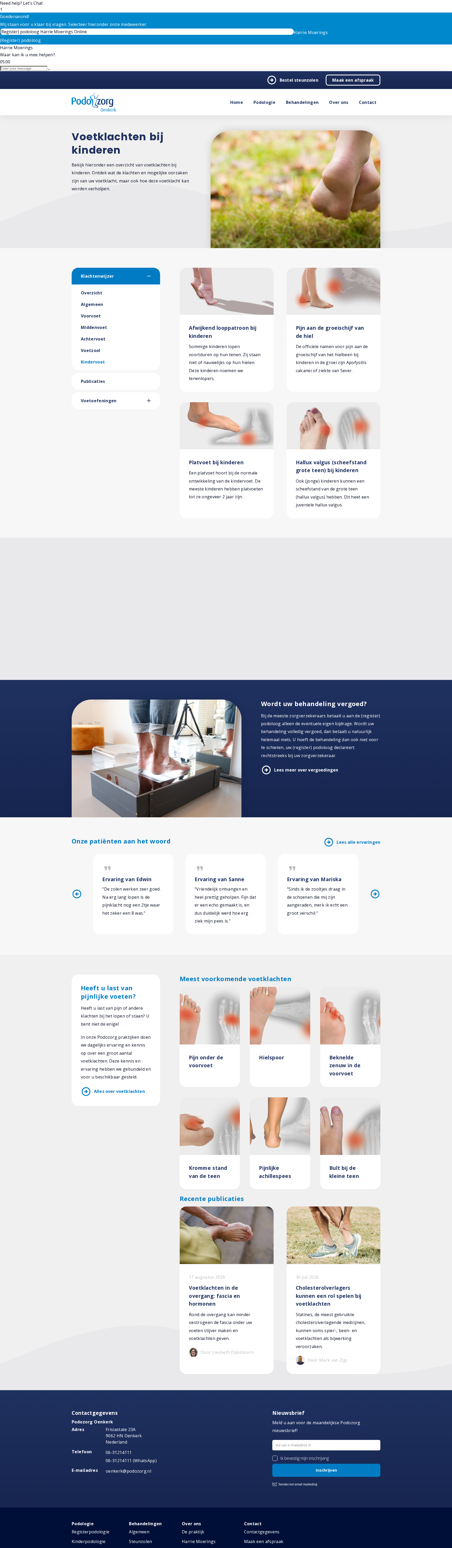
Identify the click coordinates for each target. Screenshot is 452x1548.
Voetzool (90, 350)
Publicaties (93, 381)
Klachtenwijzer (97, 276)
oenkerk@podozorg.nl (128, 1471)
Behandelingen (302, 102)
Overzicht (91, 293)
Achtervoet (93, 339)
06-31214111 (119, 1452)
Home (236, 102)
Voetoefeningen (98, 401)
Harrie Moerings (199, 1541)
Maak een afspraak (353, 80)
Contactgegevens (262, 1532)
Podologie (264, 102)
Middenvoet (94, 327)
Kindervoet (93, 362)
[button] (153, 276)
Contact (367, 102)
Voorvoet (91, 316)
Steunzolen (140, 1541)
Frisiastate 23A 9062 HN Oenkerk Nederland (124, 1436)
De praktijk (193, 1532)
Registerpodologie (90, 1532)
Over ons (338, 102)
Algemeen (92, 304)
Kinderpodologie (89, 1541)
